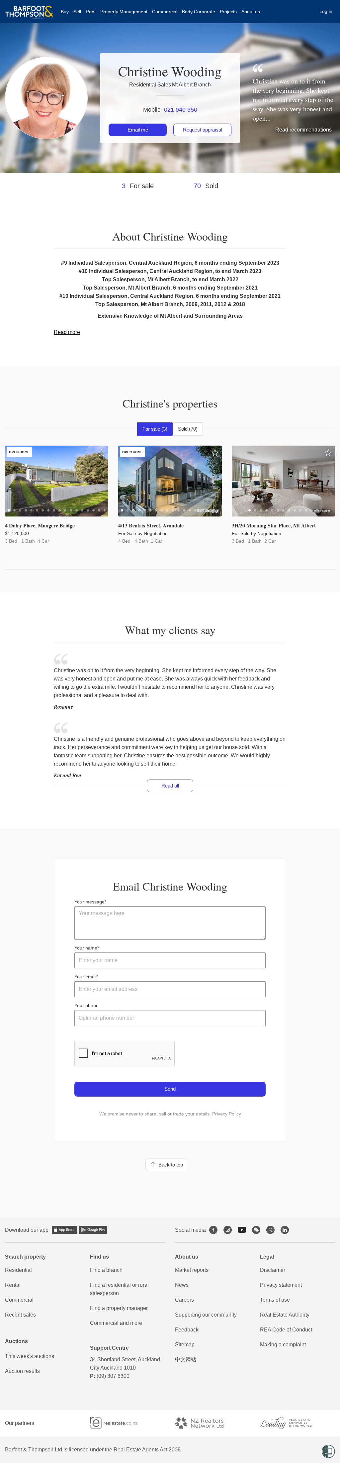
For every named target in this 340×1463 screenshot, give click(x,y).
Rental (13, 1285)
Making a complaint (283, 1344)
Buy (65, 11)
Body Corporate (198, 11)
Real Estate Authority (284, 1315)
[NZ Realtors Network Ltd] (205, 1423)
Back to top (169, 1164)
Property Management (123, 11)
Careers (184, 1300)
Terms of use (275, 1300)
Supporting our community (206, 1315)
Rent (91, 11)
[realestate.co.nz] (119, 1423)
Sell (77, 11)
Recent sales (20, 1315)
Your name (85, 947)
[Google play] (93, 1230)
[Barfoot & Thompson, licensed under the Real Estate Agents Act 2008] (29, 8)
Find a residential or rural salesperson (119, 1289)
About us (250, 11)
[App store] (64, 1230)
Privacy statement (281, 1285)
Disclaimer (272, 1270)
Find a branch (106, 1270)
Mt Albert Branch (191, 84)
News (182, 1285)
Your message (89, 901)
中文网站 (185, 1359)
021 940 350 (180, 109)
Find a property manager (119, 1308)
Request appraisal (202, 130)
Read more (67, 332)
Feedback (187, 1329)
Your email (85, 976)
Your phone (86, 1005)
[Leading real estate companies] (293, 1423)
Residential (18, 1270)
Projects (228, 11)
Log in (325, 11)
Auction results (22, 1371)
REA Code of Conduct (286, 1329)
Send (170, 1089)
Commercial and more (116, 1323)
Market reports (192, 1270)
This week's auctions (29, 1356)
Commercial (164, 11)
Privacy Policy (226, 1113)
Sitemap (185, 1344)
